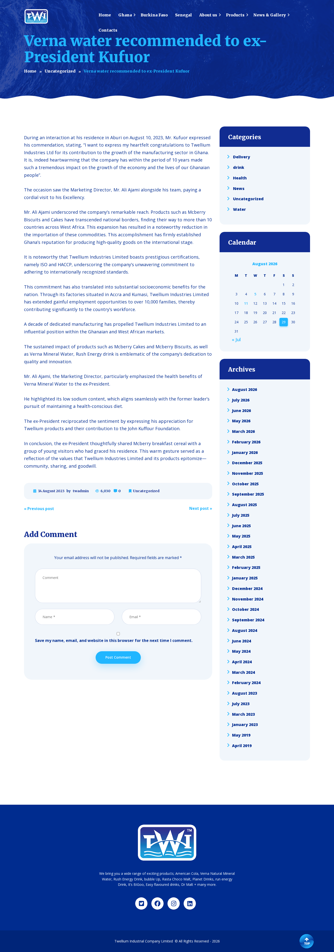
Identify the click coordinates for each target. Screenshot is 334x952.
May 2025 (241, 536)
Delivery (241, 157)
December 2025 (247, 462)
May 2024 (241, 651)
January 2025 (245, 578)
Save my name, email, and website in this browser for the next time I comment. (113, 640)
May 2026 (241, 421)
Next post (200, 508)
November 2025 (247, 473)
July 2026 (240, 400)
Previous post (39, 508)
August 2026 (244, 389)
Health (240, 178)
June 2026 (241, 410)
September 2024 (248, 620)
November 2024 (247, 598)
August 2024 (244, 630)
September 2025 (248, 494)
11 (246, 303)
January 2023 (245, 724)
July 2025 (240, 515)
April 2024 (242, 661)
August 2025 (244, 504)
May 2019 (241, 735)
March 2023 (243, 714)
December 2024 (247, 588)
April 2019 (242, 745)
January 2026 (245, 452)
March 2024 (243, 672)
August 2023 (244, 693)
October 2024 (245, 609)
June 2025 (241, 525)
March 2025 (243, 557)
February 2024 (246, 682)
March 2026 (243, 431)
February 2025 (246, 567)
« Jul (236, 339)
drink (238, 167)
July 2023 (240, 703)
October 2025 (245, 483)
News (239, 188)
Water (239, 209)
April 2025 (242, 546)
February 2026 (246, 442)
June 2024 (241, 640)
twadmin (81, 491)
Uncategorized (146, 491)
